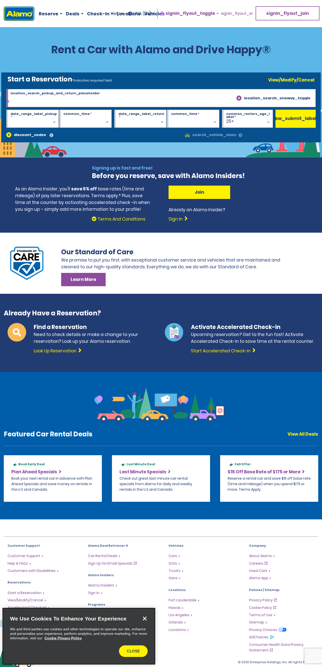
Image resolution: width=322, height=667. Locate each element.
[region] (79, 636)
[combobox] (161, 98)
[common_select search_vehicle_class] (187, 134)
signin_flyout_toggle (190, 13)
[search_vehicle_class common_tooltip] (240, 135)
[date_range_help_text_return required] (140, 119)
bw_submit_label (295, 118)
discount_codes (30, 134)
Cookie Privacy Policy (63, 638)
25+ (230, 121)
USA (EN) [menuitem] (142, 14)
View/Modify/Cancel (291, 80)
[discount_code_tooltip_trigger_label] (51, 135)
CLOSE (133, 651)
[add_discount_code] (8, 134)
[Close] (145, 618)
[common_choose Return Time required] (193, 119)
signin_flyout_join (287, 13)
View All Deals (303, 434)
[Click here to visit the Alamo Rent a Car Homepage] (17, 14)
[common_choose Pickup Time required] (85, 119)
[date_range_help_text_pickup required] (33, 119)
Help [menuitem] (115, 14)
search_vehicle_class (214, 134)
